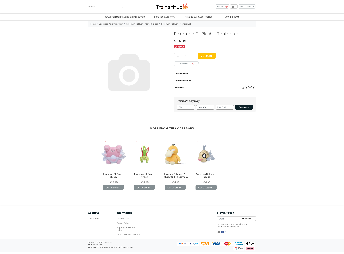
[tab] (215, 73)
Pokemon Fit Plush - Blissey (113, 175)
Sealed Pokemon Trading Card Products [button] (125, 17)
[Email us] (219, 232)
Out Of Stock (112, 187)
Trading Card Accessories (198, 17)
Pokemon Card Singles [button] (165, 17)
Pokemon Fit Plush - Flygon (144, 175)
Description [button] (181, 73)
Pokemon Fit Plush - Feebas (206, 175)
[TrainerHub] (172, 6)
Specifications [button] (183, 80)
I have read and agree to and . (232, 225)
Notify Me (204, 56)
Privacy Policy (123, 223)
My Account (246, 6)
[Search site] (122, 6)
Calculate (244, 107)
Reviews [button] (179, 87)
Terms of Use (123, 218)
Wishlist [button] (221, 6)
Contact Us (93, 218)
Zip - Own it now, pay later (129, 234)
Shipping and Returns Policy (126, 229)
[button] (186, 63)
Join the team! (232, 17)
